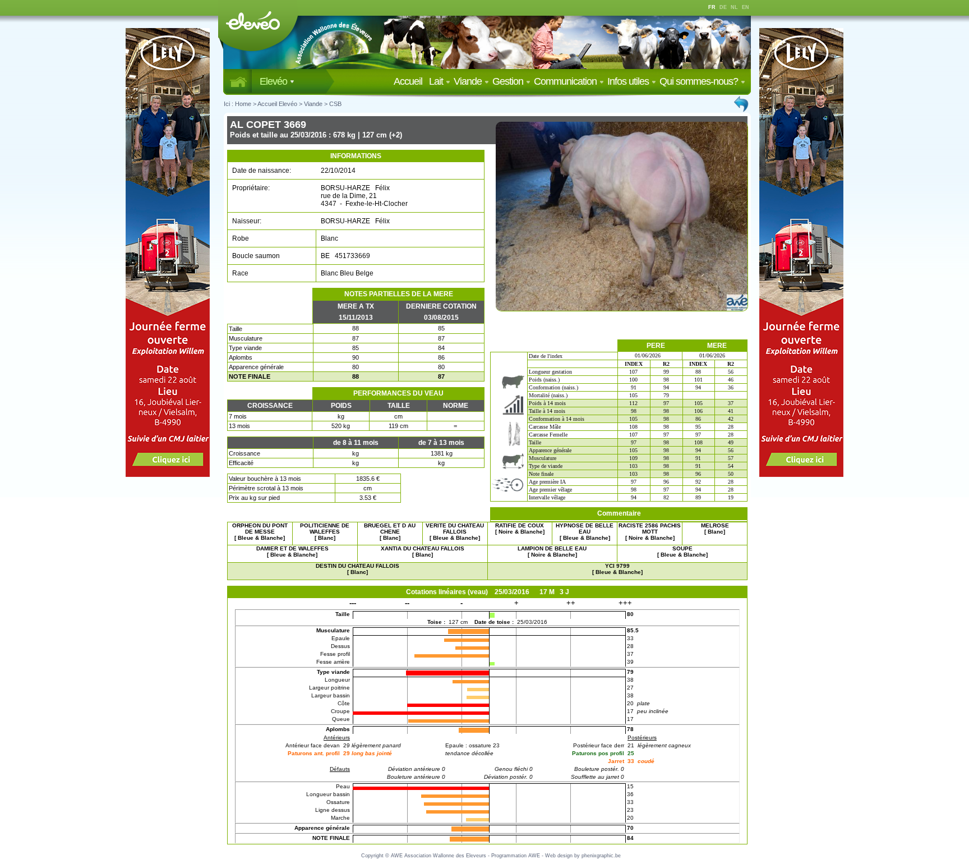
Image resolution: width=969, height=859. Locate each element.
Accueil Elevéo (277, 103)
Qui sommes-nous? (699, 81)
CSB (335, 103)
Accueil (410, 81)
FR (712, 7)
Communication (566, 81)
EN (745, 7)
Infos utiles (629, 81)
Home (243, 103)
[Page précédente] (742, 104)
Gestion (508, 81)
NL (734, 7)
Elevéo (274, 81)
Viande (469, 81)
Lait (437, 81)
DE (723, 7)
